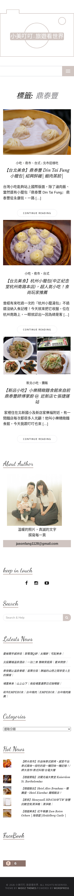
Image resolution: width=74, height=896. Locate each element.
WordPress (61, 888)
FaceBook (13, 835)
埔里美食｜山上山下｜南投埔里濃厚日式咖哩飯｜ (32, 683)
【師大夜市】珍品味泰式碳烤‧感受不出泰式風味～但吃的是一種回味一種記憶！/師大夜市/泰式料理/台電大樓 (45, 766)
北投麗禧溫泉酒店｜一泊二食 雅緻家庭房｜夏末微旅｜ (35, 662)
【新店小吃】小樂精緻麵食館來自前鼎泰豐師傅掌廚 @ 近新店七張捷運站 (37, 396)
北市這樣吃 (50, 163)
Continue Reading (37, 213)
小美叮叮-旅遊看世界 (37, 36)
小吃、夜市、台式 (28, 163)
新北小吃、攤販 (37, 383)
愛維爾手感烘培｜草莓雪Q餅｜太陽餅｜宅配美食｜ (33, 653)
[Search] (67, 617)
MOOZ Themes (27, 888)
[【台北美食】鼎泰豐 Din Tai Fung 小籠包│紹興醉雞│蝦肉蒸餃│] (37, 131)
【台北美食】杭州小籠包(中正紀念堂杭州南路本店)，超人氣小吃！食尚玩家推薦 (37, 286)
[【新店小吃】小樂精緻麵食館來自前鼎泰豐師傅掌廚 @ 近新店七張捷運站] (37, 355)
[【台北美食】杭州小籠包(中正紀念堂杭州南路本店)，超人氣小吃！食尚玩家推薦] (37, 242)
